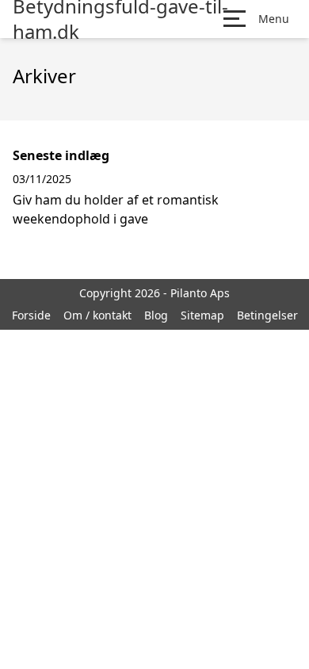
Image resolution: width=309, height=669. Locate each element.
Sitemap (202, 315)
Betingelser (267, 315)
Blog (156, 315)
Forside (31, 315)
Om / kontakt (97, 315)
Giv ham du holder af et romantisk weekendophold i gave (116, 209)
